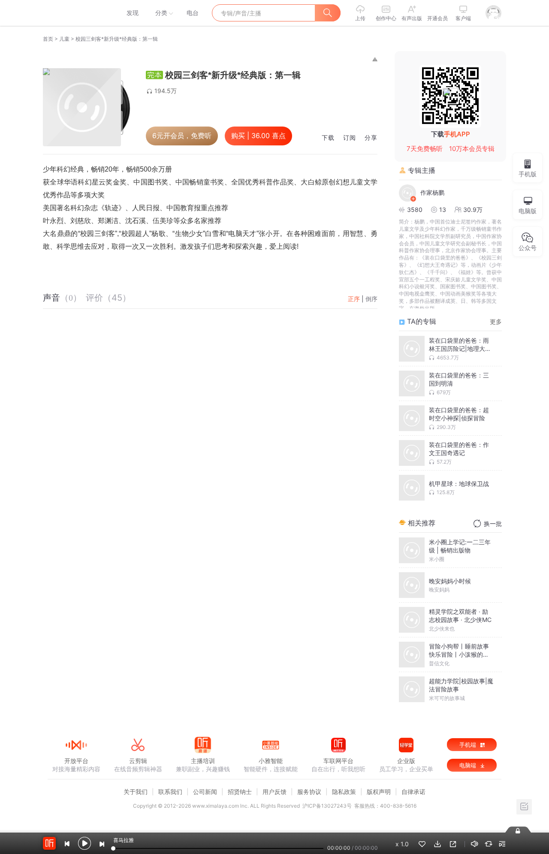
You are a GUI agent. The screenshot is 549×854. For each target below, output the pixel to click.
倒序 (371, 298)
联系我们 (170, 791)
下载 (328, 138)
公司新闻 (205, 791)
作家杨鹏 (432, 192)
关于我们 (136, 791)
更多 (496, 321)
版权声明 (379, 791)
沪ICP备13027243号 (327, 806)
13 (442, 209)
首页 (48, 39)
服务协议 (309, 791)
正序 (354, 298)
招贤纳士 (240, 791)
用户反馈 (274, 791)
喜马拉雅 (76, 13)
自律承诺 (413, 791)
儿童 (64, 39)
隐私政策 (344, 791)
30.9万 (473, 209)
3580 (414, 209)
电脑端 (468, 765)
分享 (371, 138)
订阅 (349, 138)
